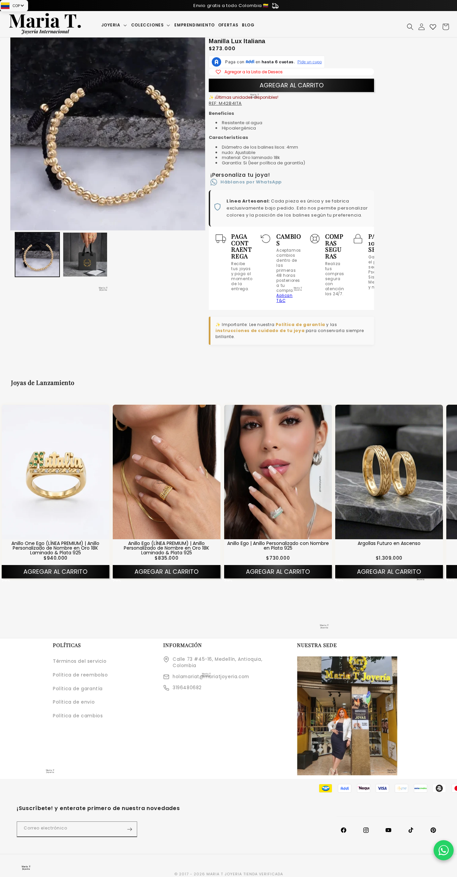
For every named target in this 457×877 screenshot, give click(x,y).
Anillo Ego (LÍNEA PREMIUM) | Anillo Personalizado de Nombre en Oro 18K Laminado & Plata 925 (166, 548)
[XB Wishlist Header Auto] (433, 26)
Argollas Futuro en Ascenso (389, 543)
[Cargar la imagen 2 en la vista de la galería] (85, 254)
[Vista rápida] (47, 534)
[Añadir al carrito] (64, 534)
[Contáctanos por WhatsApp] (444, 850)
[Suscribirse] (129, 829)
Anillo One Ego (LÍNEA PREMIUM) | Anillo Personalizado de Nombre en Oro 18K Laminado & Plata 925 (55, 548)
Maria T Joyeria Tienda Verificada (244, 874)
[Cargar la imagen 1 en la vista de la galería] (37, 254)
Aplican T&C (284, 298)
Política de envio (74, 702)
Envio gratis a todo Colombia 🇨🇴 (231, 5)
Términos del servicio (80, 661)
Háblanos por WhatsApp (251, 182)
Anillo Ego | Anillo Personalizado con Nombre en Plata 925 (278, 545)
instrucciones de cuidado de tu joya (259, 330)
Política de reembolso (80, 674)
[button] (114, 25)
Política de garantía (300, 324)
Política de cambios (78, 715)
